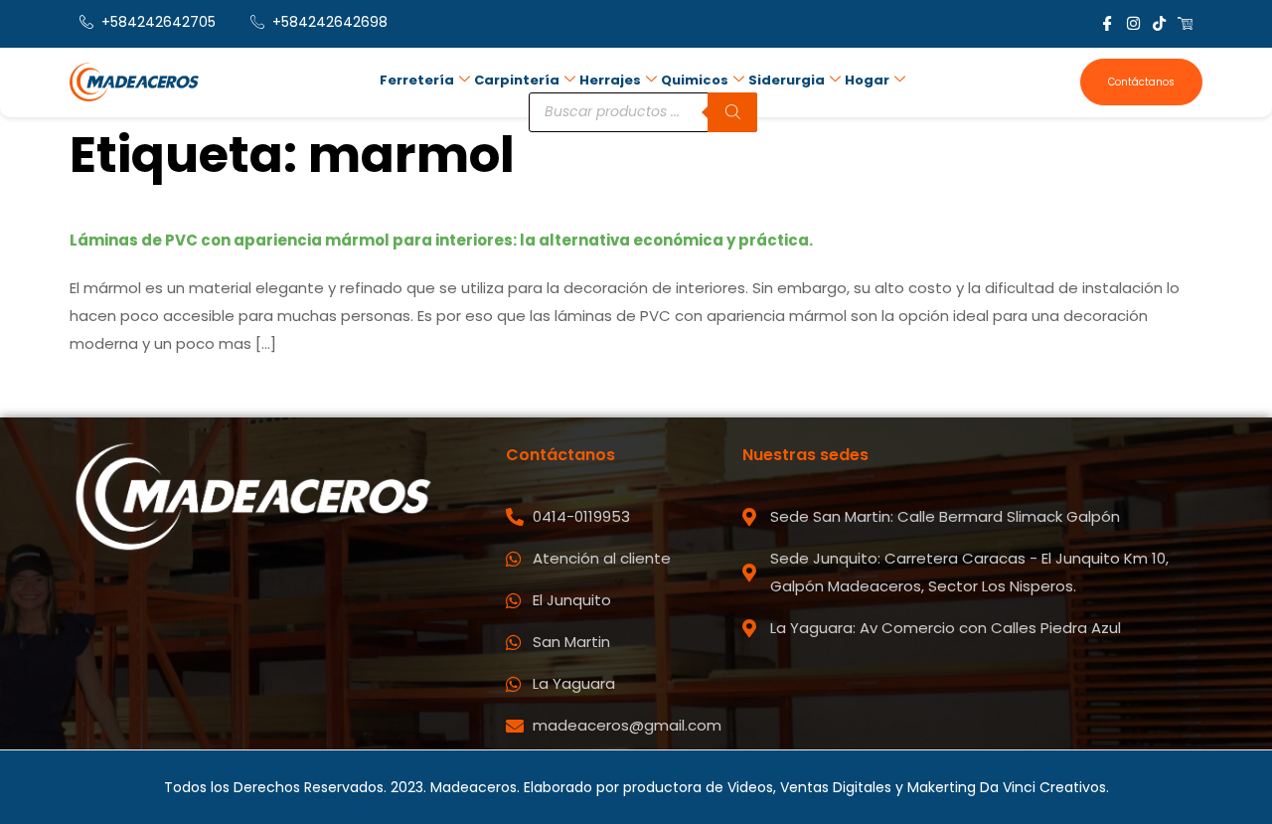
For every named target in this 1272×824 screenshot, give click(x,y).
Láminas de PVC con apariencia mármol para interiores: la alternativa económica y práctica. (441, 240)
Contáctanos (1141, 82)
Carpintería (516, 80)
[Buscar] (732, 112)
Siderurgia (786, 80)
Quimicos (694, 80)
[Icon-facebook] (1107, 23)
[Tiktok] (1159, 23)
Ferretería (417, 80)
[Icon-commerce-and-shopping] (1185, 23)
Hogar (867, 80)
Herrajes (610, 80)
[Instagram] (1133, 23)
